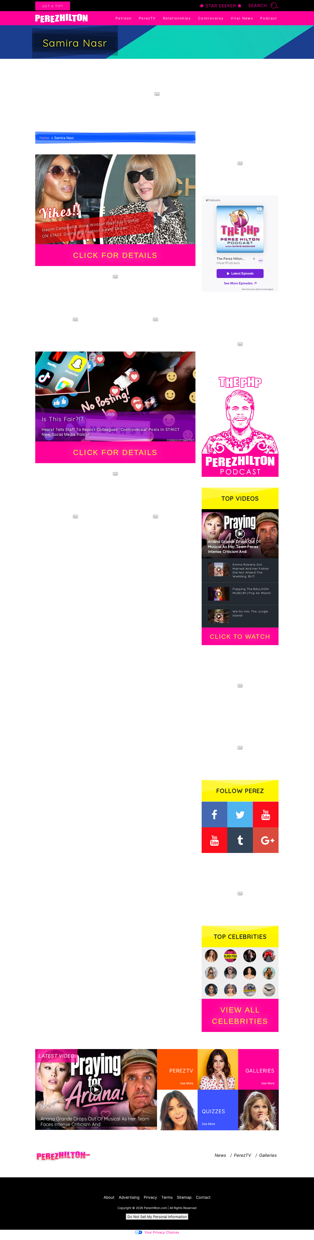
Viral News (242, 18)
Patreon (124, 18)
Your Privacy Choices (161, 1232)
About (109, 1197)
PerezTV (147, 18)
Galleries (268, 1155)
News (220, 1155)
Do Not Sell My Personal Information (157, 1217)
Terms (167, 1197)
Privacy (150, 1197)
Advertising (129, 1197)
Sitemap (184, 1197)
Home (44, 138)
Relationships (177, 18)
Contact (203, 1197)
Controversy (211, 18)
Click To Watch (240, 636)
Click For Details (115, 255)
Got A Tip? (52, 6)
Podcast (268, 18)
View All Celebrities (240, 1015)
